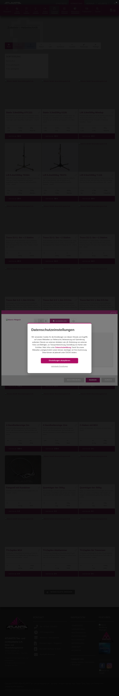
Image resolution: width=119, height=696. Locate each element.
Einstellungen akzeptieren (59, 361)
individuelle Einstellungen (59, 366)
